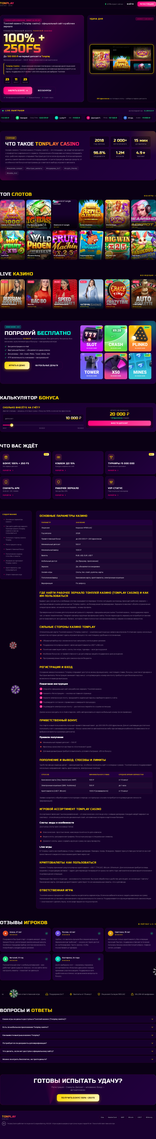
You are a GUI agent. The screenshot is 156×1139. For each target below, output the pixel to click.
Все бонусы (44, 90)
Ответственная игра (14, 574)
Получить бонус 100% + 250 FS (78, 1097)
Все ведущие (147, 275)
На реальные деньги (46, 365)
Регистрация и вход (13, 544)
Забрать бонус (16, 90)
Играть (38, 1131)
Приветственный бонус (15, 549)
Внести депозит (119, 423)
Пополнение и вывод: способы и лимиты (14, 555)
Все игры (149, 196)
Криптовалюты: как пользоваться (13, 569)
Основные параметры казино (14, 520)
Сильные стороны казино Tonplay (16, 539)
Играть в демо (17, 365)
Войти (130, 4)
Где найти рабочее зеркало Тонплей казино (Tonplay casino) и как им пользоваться (16, 529)
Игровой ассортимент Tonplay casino (14, 562)
